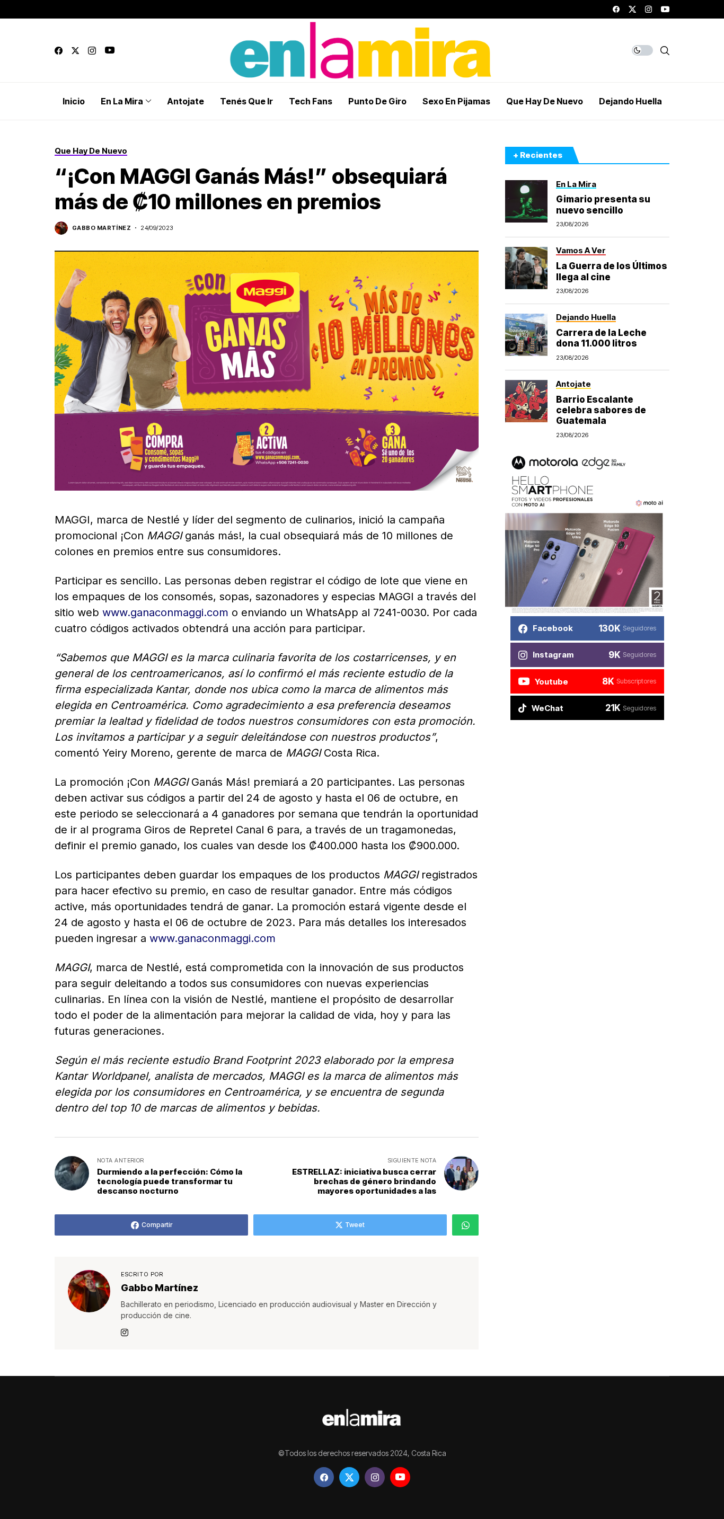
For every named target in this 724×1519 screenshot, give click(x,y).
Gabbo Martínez (101, 228)
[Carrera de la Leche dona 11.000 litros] (526, 335)
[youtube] (665, 9)
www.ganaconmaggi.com (165, 612)
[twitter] (632, 9)
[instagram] (648, 9)
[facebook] (616, 9)
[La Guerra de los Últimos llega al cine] (526, 268)
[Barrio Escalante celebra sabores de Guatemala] (526, 401)
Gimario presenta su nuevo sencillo (603, 205)
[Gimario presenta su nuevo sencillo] (526, 201)
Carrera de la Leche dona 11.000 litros (601, 338)
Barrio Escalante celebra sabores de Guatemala (601, 410)
